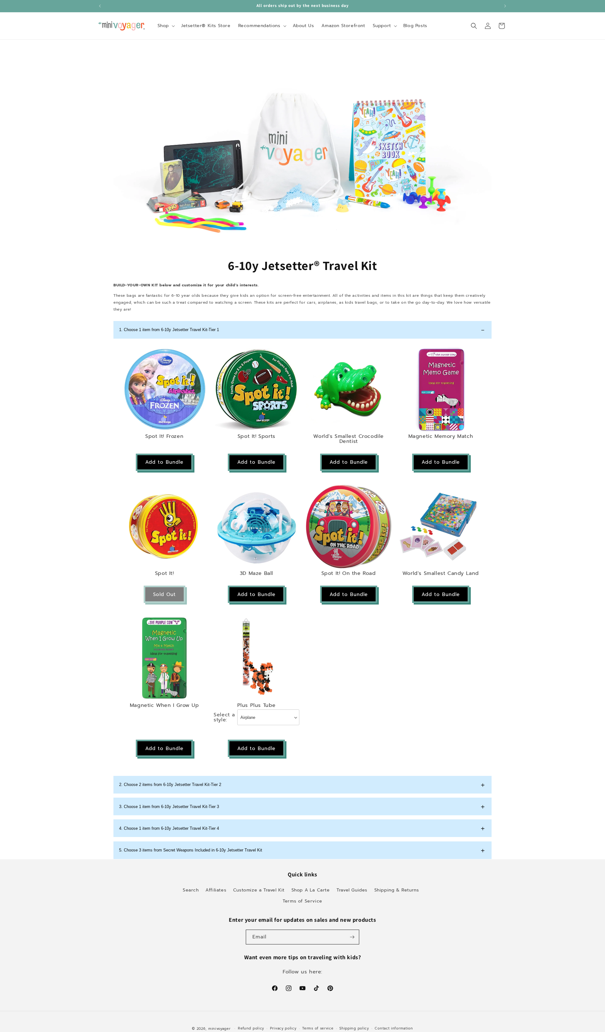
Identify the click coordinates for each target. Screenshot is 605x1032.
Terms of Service (302, 901)
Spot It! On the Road (348, 573)
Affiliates (215, 890)
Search (191, 890)
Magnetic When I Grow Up (164, 705)
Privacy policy (283, 1028)
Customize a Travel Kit (259, 890)
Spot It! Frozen (164, 436)
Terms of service (317, 1028)
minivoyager (219, 1028)
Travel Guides (352, 890)
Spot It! (164, 573)
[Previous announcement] (100, 6)
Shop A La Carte (310, 890)
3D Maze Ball (256, 573)
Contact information (394, 1028)
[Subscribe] (352, 937)
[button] (165, 25)
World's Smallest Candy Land (440, 573)
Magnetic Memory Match (440, 436)
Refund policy (251, 1028)
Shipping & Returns (396, 890)
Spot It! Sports (256, 436)
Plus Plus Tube (256, 705)
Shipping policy (354, 1028)
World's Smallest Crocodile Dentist (348, 439)
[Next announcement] (505, 6)
